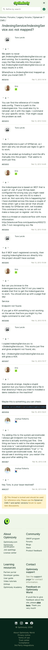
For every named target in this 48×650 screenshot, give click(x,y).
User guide (8, 578)
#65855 (5, 121)
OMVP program (33, 538)
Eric (16, 86)
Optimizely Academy (13, 587)
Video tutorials (10, 581)
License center (10, 553)
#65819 (5, 80)
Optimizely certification (9, 546)
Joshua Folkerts (22, 419)
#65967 (5, 462)
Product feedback (34, 550)
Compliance (24, 643)
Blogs (28, 544)
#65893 (5, 164)
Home (3, 17)
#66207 (5, 489)
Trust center (24, 640)
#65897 (5, 361)
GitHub (7, 584)
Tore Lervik (20, 37)
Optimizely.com (10, 542)
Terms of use (24, 637)
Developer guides (11, 575)
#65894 (5, 230)
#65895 (5, 263)
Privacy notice (24, 635)
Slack (28, 547)
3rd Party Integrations (24, 645)
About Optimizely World (24, 632)
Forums (11, 17)
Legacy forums (24, 17)
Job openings (10, 550)
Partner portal (10, 572)
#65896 (5, 321)
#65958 (5, 412)
